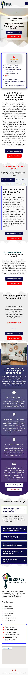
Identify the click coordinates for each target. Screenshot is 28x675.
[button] (26, 3)
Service (7, 75)
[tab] (8, 180)
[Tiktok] (15, 670)
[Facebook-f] (12, 670)
